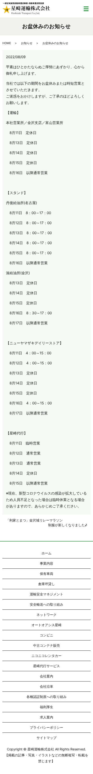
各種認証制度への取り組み (46, 697)
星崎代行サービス (46, 666)
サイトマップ (46, 738)
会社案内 (46, 676)
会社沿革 (46, 686)
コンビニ (46, 635)
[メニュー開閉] (86, 8)
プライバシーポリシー (46, 727)
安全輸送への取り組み (46, 604)
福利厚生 (46, 707)
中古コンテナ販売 (46, 645)
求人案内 (46, 717)
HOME (6, 43)
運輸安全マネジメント (46, 594)
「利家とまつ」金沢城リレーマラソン (34, 520)
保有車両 (46, 574)
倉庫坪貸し (46, 584)
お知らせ (26, 43)
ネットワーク (46, 615)
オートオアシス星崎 (46, 625)
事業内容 (46, 563)
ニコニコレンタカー (46, 656)
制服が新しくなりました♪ (67, 525)
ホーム (46, 553)
